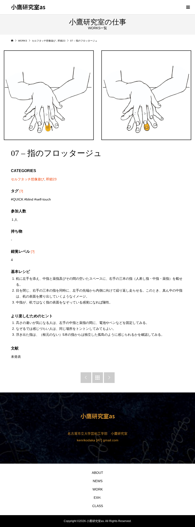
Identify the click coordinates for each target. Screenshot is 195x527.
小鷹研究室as (28, 7)
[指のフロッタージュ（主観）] (146, 95)
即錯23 (51, 179)
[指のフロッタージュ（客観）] (49, 95)
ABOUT (97, 473)
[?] (21, 191)
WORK (98, 489)
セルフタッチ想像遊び (27, 179)
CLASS (97, 506)
